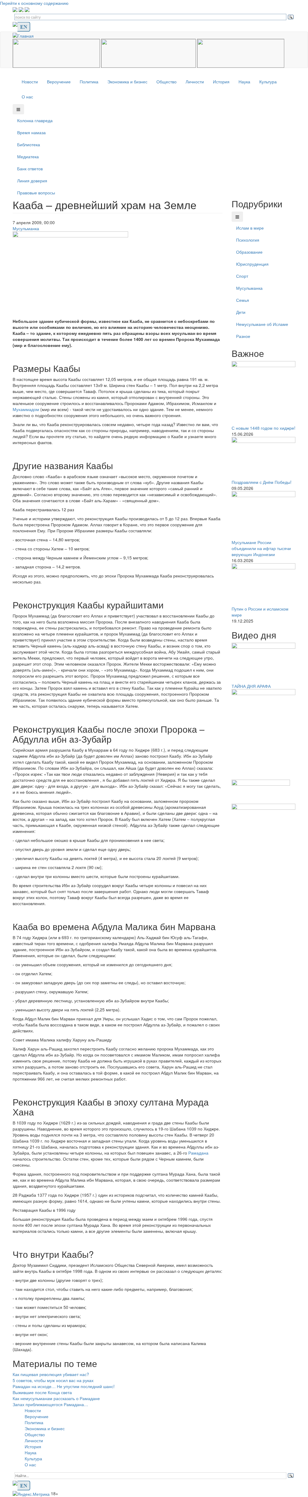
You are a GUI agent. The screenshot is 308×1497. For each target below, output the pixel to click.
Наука (244, 82)
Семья (242, 300)
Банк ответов (30, 168)
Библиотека (28, 144)
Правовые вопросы (36, 193)
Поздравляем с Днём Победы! (261, 482)
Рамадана (198, 1153)
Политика (89, 82)
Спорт (242, 276)
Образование (249, 252)
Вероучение (59, 82)
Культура (268, 82)
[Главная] (25, 35)
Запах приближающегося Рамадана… (50, 1404)
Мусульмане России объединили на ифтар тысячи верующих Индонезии (261, 548)
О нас (27, 97)
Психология (247, 240)
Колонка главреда (35, 120)
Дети (240, 312)
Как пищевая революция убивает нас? (51, 1374)
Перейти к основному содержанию (34, 3)
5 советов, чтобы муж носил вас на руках (53, 1380)
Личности (195, 82)
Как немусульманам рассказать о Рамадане (56, 1398)
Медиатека (28, 156)
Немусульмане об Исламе (262, 324)
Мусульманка (26, 228)
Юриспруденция (252, 264)
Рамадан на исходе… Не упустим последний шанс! (64, 1386)
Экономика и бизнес (127, 82)
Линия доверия (32, 181)
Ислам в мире (250, 228)
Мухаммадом (26, 409)
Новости (30, 82)
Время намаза (31, 132)
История (221, 82)
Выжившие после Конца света (42, 1392)
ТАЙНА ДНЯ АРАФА (251, 686)
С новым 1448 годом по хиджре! (263, 428)
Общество (166, 82)
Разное (243, 336)
